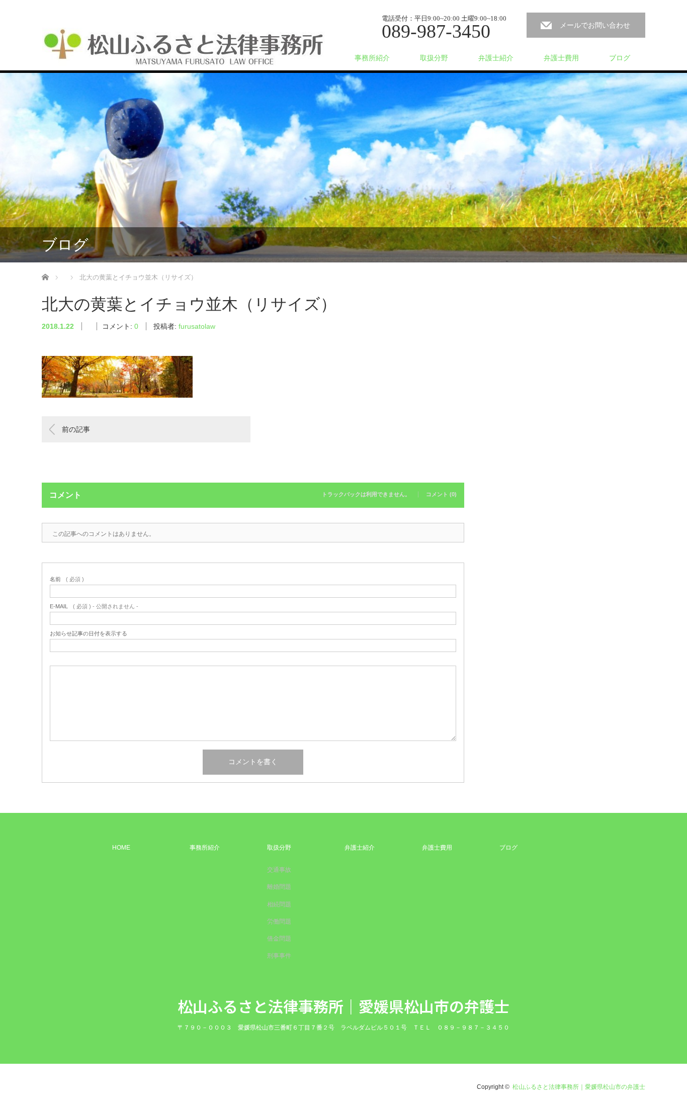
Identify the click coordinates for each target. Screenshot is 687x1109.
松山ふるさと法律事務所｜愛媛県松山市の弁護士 (343, 1006)
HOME (121, 847)
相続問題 (279, 904)
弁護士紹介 (495, 58)
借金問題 (279, 938)
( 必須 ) (67, 579)
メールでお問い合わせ (595, 25)
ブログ (619, 58)
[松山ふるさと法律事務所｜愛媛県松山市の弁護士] (183, 47)
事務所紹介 (372, 58)
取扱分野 (434, 58)
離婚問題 (279, 886)
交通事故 (279, 869)
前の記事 (76, 429)
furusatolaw (197, 326)
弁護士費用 (561, 58)
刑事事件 (279, 955)
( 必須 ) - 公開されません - (94, 606)
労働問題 (279, 921)
